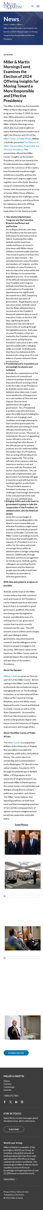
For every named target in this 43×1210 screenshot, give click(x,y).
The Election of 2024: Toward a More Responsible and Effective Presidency (21, 146)
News (20, 24)
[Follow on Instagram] (22, 1102)
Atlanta (7, 1081)
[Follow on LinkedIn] (16, 1102)
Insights (13, 24)
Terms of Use (22, 1192)
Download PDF (16, 1053)
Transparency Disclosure (14, 1194)
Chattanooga (9, 1087)
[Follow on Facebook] (4, 1102)
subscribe (14, 1129)
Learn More (9, 1179)
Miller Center (14, 742)
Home (6, 24)
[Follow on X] (10, 1102)
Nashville (7, 1090)
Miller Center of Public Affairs (17, 138)
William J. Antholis (12, 676)
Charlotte (7, 1084)
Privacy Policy (9, 1192)
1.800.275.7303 (11, 1095)
